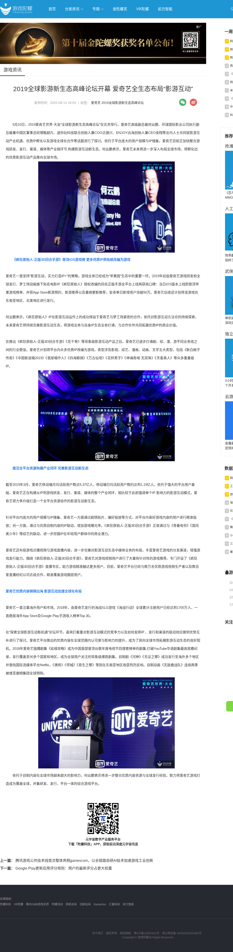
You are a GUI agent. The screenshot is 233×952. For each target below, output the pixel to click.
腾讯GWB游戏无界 (37, 904)
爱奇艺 (96, 103)
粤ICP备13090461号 (146, 933)
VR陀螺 (142, 9)
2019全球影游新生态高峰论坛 (122, 103)
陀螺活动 (57, 904)
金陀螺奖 (120, 9)
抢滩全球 (54, 22)
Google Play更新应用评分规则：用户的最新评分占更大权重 (56, 868)
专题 (96, 9)
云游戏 (129, 22)
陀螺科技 (5, 904)
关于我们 (97, 933)
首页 (52, 9)
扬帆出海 (71, 904)
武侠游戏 (92, 22)
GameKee (100, 904)
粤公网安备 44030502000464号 (182, 933)
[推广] (103, 63)
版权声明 (111, 933)
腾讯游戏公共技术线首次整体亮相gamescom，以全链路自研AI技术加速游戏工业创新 (76, 860)
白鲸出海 (85, 904)
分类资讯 (72, 9)
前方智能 (165, 9)
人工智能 (73, 22)
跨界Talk (54, 34)
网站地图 (125, 933)
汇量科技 (114, 904)
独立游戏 (111, 22)
